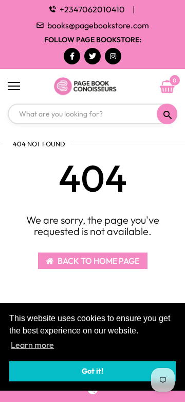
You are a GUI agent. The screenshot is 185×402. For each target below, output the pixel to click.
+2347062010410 (92, 9)
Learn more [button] (32, 345)
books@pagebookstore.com (98, 25)
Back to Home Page (98, 261)
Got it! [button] (92, 371)
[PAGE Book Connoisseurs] (92, 86)
